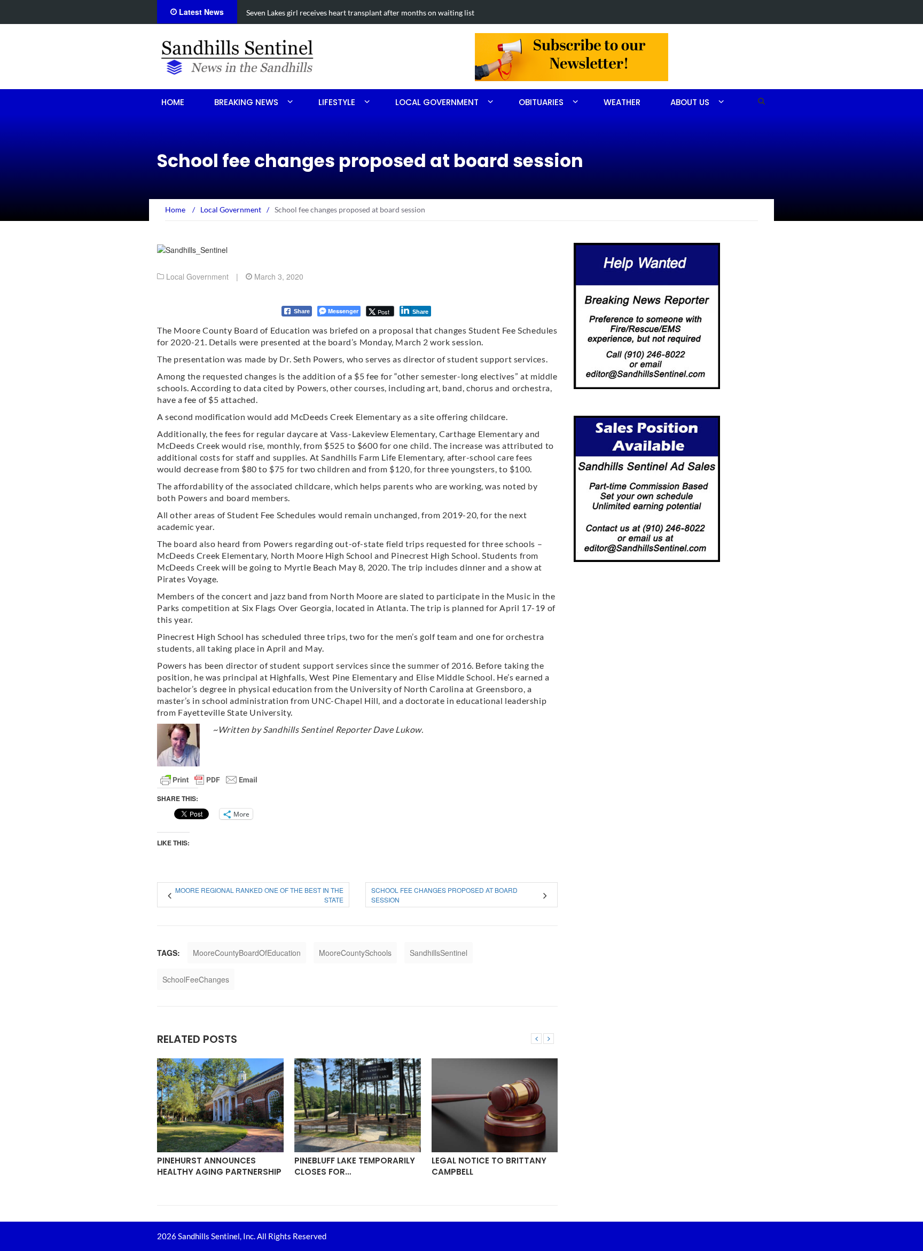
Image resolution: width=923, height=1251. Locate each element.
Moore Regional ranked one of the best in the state (259, 894)
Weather (622, 102)
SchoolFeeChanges (195, 979)
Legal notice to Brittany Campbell (489, 1166)
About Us (689, 102)
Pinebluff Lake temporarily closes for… (354, 1166)
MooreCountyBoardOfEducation (247, 952)
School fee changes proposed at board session (444, 894)
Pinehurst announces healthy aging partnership (219, 1166)
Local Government (437, 102)
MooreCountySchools (355, 952)
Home (172, 102)
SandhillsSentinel (438, 952)
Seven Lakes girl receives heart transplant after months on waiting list (360, 12)
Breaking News (246, 102)
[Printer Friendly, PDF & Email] (209, 780)
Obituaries (541, 102)
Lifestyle (336, 102)
